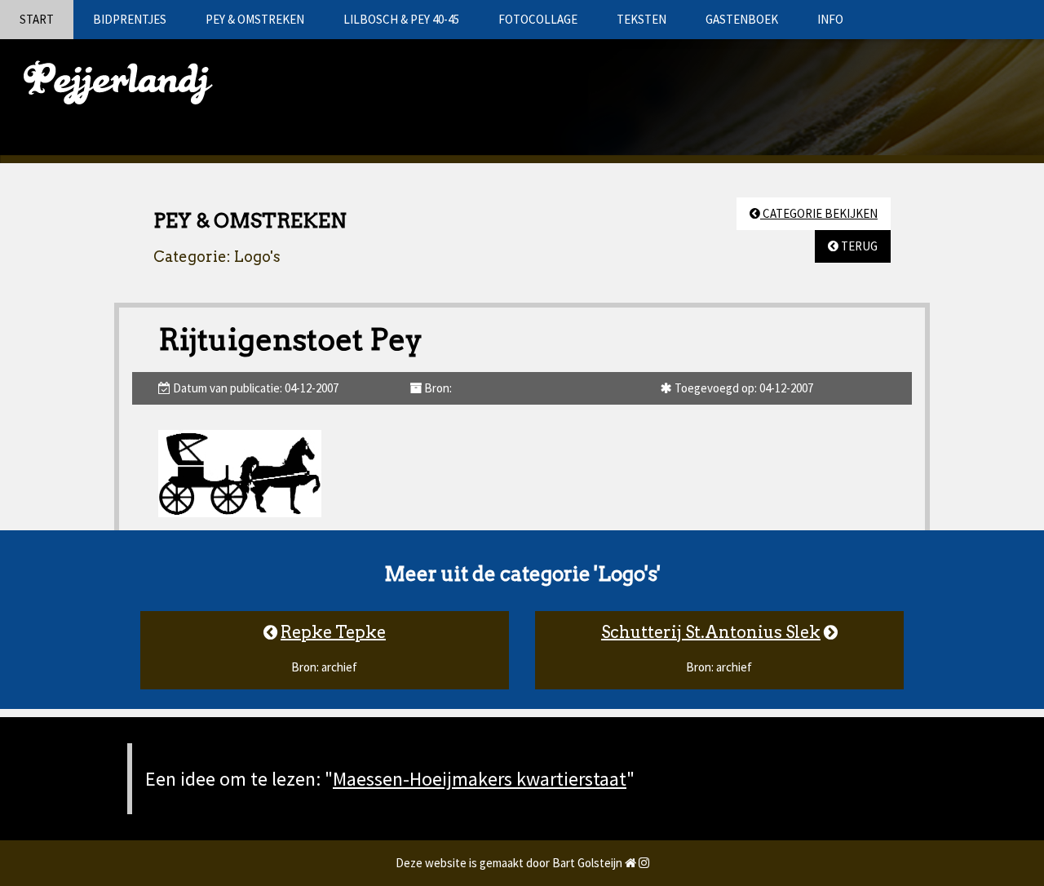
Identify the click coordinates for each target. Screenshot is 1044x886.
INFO (830, 19)
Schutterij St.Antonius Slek (711, 632)
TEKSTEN (641, 19)
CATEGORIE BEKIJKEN (819, 213)
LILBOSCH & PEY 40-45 (401, 19)
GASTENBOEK (742, 19)
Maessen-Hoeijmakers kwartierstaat (479, 778)
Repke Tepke (333, 632)
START (37, 19)
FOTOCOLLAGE (537, 19)
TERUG (858, 246)
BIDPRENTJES (129, 19)
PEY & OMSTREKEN (255, 19)
